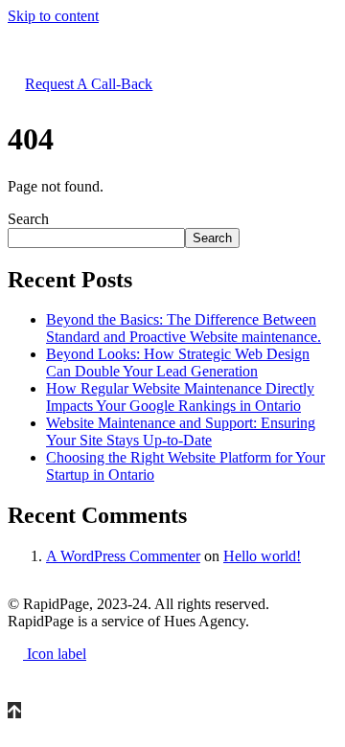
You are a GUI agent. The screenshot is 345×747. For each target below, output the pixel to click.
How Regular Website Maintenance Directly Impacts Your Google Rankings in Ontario (180, 397)
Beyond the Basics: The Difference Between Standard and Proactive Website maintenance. (183, 328)
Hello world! (262, 556)
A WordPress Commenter (123, 556)
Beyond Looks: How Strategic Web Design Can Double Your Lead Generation (178, 362)
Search (28, 219)
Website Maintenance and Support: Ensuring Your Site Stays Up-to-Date (180, 431)
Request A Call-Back (88, 84)
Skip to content (53, 16)
